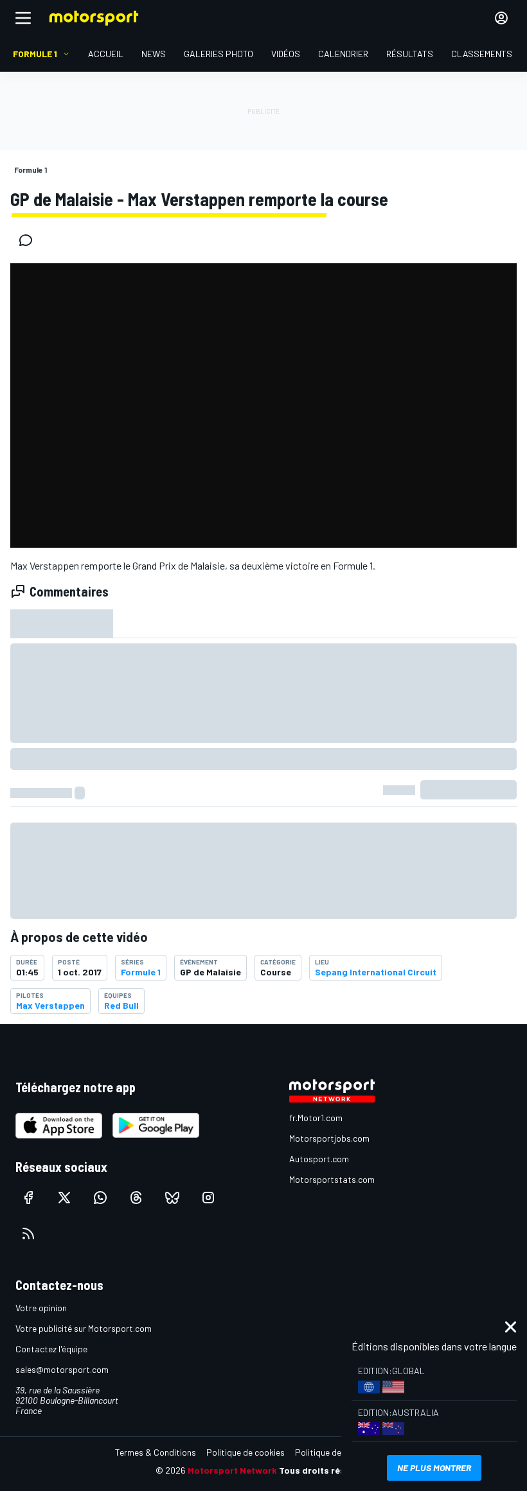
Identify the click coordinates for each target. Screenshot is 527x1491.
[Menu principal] (23, 18)
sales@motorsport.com (62, 1369)
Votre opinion (41, 1307)
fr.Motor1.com (316, 1117)
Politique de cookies (245, 1452)
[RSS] (28, 1233)
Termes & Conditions (155, 1452)
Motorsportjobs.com (329, 1138)
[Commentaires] (29, 240)
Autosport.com (319, 1158)
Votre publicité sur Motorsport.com (83, 1328)
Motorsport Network (232, 1470)
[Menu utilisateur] (501, 18)
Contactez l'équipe (51, 1348)
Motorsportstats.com (332, 1179)
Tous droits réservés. (325, 1470)
